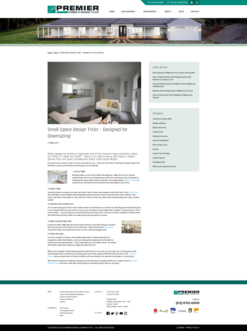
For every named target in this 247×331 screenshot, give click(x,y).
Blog (181, 11)
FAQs (61, 315)
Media (167, 11)
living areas (108, 227)
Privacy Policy (192, 328)
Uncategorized (159, 162)
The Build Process (66, 313)
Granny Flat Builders (161, 140)
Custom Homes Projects (68, 297)
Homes (155, 149)
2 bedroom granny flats (162, 119)
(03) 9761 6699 (187, 303)
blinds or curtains (130, 180)
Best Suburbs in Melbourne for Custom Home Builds (174, 73)
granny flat (133, 192)
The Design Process (67, 311)
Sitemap (180, 328)
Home (111, 11)
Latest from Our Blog (161, 153)
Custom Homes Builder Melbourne (72, 294)
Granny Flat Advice (66, 299)
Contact (195, 11)
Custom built (158, 132)
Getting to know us (160, 136)
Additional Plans (159, 123)
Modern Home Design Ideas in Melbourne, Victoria (173, 91)
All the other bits (159, 128)
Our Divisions (128, 11)
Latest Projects (159, 158)
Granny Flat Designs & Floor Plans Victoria (74, 292)
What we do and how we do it (164, 166)
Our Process (149, 11)
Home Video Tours (160, 145)
